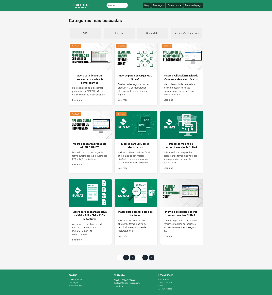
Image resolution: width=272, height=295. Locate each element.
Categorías (173, 5)
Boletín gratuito (75, 279)
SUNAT (161, 286)
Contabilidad (164, 279)
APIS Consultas (165, 289)
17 (145, 257)
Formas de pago (193, 5)
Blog (146, 5)
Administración (165, 282)
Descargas (158, 5)
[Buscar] (125, 5)
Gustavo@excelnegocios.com (127, 283)
